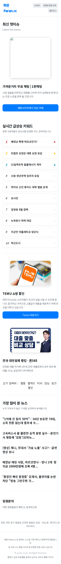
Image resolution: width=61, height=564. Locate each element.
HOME (37, 5)
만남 (46, 383)
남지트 (34, 557)
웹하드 (31, 383)
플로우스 (52, 10)
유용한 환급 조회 (49, 5)
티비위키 (30, 526)
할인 (30, 388)
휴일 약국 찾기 (8, 522)
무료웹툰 (21, 557)
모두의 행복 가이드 (46, 557)
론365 (28, 557)
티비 (39, 383)
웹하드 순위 (12, 557)
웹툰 (23, 383)
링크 (54, 383)
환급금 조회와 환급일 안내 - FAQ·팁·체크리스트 (37, 522)
